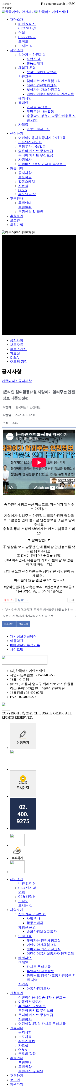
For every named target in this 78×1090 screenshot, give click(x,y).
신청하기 (16, 993)
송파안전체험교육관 (42, 931)
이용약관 (16, 640)
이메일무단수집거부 (25, 645)
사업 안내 (34, 918)
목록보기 (9, 624)
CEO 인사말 (27, 888)
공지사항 (16, 340)
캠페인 (23, 962)
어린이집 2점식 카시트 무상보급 (42, 1023)
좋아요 (9, 600)
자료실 (15, 353)
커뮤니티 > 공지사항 (17, 381)
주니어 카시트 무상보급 (35, 1015)
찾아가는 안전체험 (32, 914)
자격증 (23, 984)
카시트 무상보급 (39, 966)
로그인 (15, 1080)
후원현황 (25, 1067)
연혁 (21, 892)
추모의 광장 (18, 361)
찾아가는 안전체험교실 (44, 940)
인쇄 (71, 600)
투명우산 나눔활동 (40, 971)
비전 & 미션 (27, 883)
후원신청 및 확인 (30, 1071)
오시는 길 (25, 905)
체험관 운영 (27, 927)
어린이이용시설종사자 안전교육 (50, 953)
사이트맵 (16, 649)
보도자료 (16, 344)
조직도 (23, 901)
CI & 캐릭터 (27, 896)
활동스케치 (18, 349)
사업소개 (16, 909)
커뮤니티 (16, 1028)
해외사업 (25, 958)
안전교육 (25, 936)
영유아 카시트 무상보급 (35, 1010)
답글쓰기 (23, 624)
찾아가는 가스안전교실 (44, 949)
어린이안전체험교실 (42, 945)
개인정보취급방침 (23, 636)
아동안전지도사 (38, 988)
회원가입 (16, 1084)
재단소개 (16, 879)
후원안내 (16, 1058)
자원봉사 (25, 1019)
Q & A (14, 357)
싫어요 (23, 600)
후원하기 (16, 1075)
